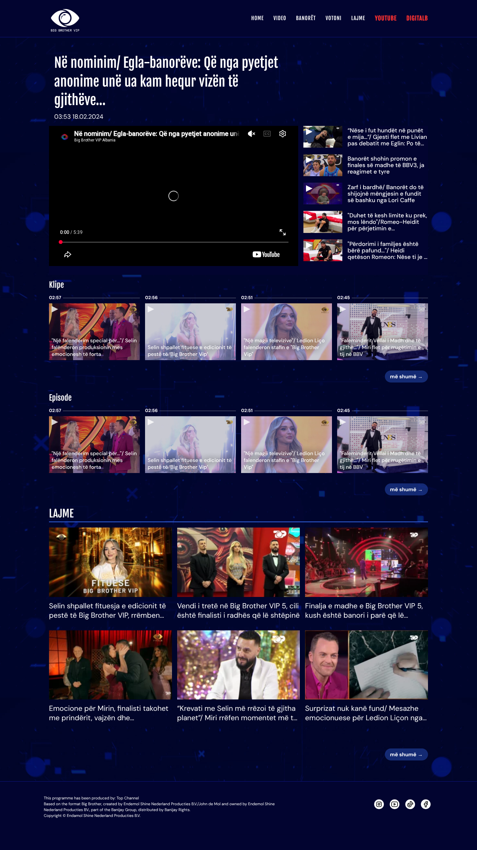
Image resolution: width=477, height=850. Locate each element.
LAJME (358, 18)
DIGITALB (417, 18)
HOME (257, 18)
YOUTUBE (386, 18)
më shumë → (406, 376)
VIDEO (280, 18)
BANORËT (306, 18)
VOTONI (333, 18)
